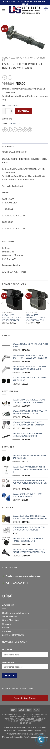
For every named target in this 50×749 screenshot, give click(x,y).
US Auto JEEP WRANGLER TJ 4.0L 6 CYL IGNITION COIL (11, 317)
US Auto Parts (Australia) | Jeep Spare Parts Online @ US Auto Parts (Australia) (25, 720)
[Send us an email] (9, 596)
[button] (3, 10)
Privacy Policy (9, 715)
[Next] (47, 308)
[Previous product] (10, 77)
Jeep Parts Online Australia (29, 730)
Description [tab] (8, 146)
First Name (7, 649)
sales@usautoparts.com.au (27, 576)
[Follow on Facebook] (4, 596)
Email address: (8, 662)
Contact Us (25, 723)
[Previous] (2, 308)
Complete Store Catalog (25, 698)
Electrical (16, 58)
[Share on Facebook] (9, 129)
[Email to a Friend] (19, 129)
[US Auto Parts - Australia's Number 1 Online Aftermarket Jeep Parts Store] (25, 10)
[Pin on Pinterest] (24, 129)
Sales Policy (41, 715)
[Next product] (4, 77)
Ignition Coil (15, 123)
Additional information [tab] (14, 152)
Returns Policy (25, 715)
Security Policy (18, 717)
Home (5, 58)
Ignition (29, 58)
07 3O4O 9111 (20, 583)
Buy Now (23, 111)
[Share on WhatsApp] (4, 129)
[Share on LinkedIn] (29, 129)
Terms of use (33, 717)
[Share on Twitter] (14, 129)
